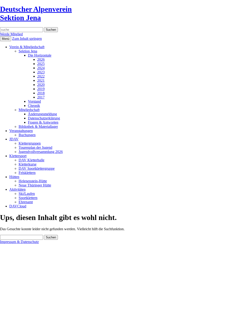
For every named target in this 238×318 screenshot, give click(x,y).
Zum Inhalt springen (27, 39)
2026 (41, 59)
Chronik (34, 106)
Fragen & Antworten (43, 122)
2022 (41, 76)
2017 (41, 97)
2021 (41, 80)
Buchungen (27, 135)
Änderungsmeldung (42, 114)
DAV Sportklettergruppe (37, 168)
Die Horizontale (39, 55)
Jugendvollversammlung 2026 (41, 152)
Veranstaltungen (21, 131)
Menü (5, 39)
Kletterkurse (27, 164)
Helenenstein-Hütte (33, 181)
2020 (41, 85)
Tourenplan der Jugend (35, 147)
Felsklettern (27, 173)
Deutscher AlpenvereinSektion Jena (36, 13)
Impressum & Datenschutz (19, 242)
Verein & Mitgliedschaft (26, 47)
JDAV (14, 139)
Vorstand (34, 101)
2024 (41, 68)
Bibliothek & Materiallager (38, 127)
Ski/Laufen (27, 194)
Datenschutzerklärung (44, 118)
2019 (41, 89)
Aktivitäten (17, 189)
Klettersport (17, 156)
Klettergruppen (30, 143)
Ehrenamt (26, 202)
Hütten (14, 177)
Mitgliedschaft (29, 110)
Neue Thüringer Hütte (35, 185)
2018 (41, 93)
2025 (41, 64)
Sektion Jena (28, 51)
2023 (41, 72)
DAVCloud (17, 206)
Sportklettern (28, 198)
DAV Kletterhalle (31, 160)
